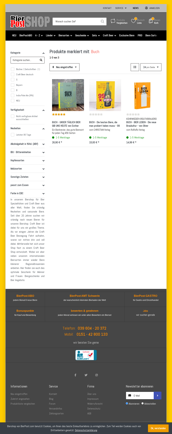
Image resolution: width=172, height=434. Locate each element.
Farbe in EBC (17, 193)
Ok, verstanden (158, 428)
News (136, 8)
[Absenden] (157, 395)
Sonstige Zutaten (19, 177)
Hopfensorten (17, 160)
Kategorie (15, 52)
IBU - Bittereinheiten (21, 152)
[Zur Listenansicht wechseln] (135, 67)
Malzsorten (16, 168)
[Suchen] (102, 21)
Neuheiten (15, 128)
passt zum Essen (20, 185)
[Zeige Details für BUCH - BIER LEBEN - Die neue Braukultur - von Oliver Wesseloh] (142, 95)
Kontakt (107, 8)
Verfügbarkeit (17, 110)
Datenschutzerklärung (86, 430)
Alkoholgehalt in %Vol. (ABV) (24, 144)
